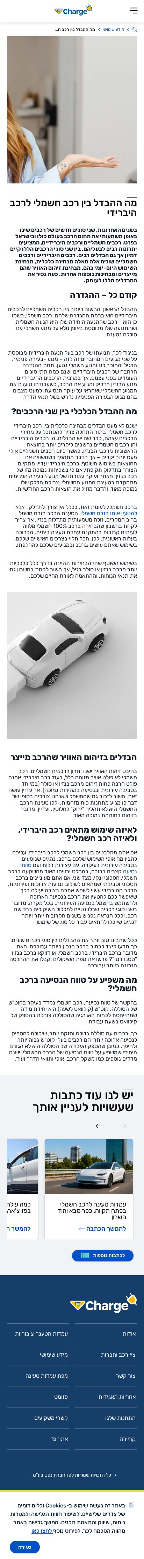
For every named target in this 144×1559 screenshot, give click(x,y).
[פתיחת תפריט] (134, 11)
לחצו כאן (42, 1530)
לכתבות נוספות (109, 1255)
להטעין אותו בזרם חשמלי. (108, 513)
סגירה (24, 1547)
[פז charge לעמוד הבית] (72, 1305)
